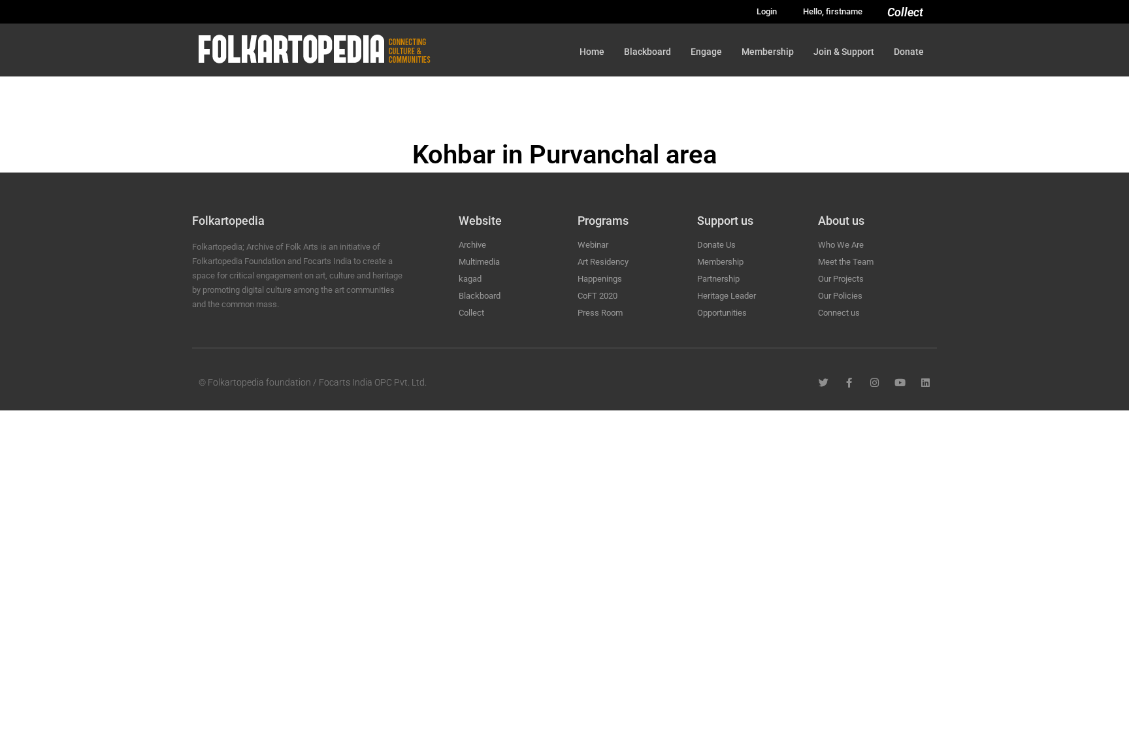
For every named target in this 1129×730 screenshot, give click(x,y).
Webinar (593, 245)
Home (592, 51)
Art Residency (603, 262)
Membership (768, 51)
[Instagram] (874, 383)
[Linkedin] (925, 383)
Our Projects (841, 279)
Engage (706, 51)
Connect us (839, 313)
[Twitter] (823, 383)
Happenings (600, 279)
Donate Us (716, 245)
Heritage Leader (726, 296)
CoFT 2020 (597, 296)
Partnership (718, 279)
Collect (905, 12)
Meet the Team (846, 262)
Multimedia (479, 262)
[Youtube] (900, 383)
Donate (909, 51)
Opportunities (722, 313)
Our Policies (840, 296)
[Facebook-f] (849, 383)
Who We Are (841, 245)
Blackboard (647, 51)
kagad (470, 279)
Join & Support (843, 51)
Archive (472, 245)
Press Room (600, 313)
